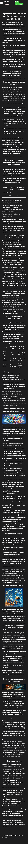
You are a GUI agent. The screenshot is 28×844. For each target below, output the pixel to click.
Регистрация (19, 4)
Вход (16, 1)
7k (6, 200)
